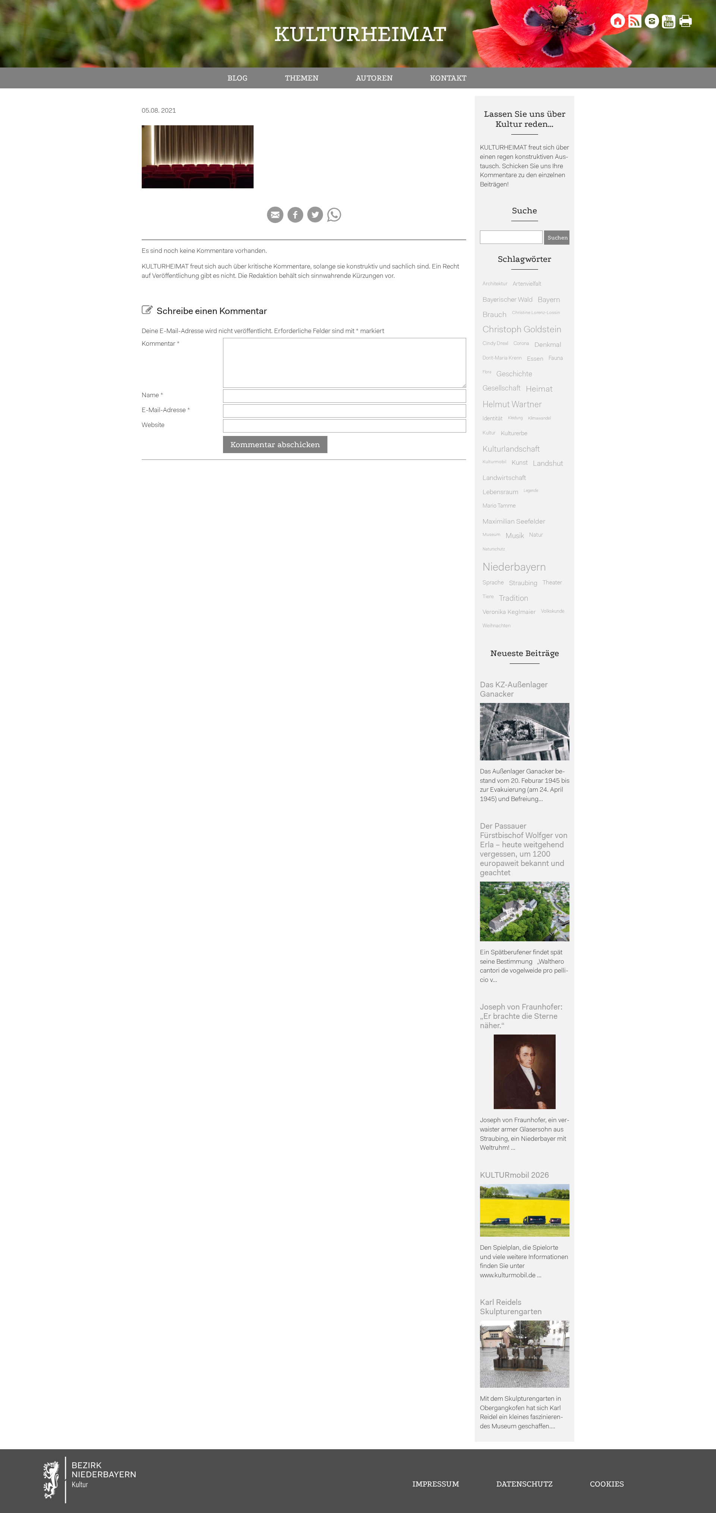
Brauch (495, 315)
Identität (493, 419)
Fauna (556, 358)
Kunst (520, 463)
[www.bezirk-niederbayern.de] (89, 1481)
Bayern (549, 300)
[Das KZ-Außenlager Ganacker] (524, 759)
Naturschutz (494, 549)
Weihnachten (497, 626)
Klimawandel (539, 418)
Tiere (488, 596)
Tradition (513, 599)
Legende (531, 491)
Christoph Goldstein (522, 330)
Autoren (374, 78)
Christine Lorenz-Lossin (536, 313)
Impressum (435, 1484)
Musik (515, 536)
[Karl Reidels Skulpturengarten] (524, 1386)
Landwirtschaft (504, 478)
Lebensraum (500, 492)
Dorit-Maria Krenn (502, 358)
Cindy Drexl (495, 343)
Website (153, 425)
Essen (535, 359)
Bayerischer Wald (508, 300)
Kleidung (515, 418)
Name (152, 395)
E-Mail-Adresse (166, 410)
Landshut (548, 464)
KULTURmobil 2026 (514, 1176)
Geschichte (514, 374)
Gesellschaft (502, 388)
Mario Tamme (499, 506)
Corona (521, 343)
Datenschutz (524, 1484)
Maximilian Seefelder (514, 521)
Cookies (607, 1484)
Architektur (495, 284)
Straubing (523, 583)
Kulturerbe (514, 434)
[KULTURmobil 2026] (524, 1235)
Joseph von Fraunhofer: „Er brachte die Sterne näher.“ (521, 1017)
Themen (301, 78)
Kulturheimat (360, 34)
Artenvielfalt (527, 284)
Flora (487, 372)
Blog (237, 78)
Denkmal (547, 345)
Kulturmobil (494, 462)
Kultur (489, 433)
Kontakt (448, 78)
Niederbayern (514, 567)
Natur (536, 535)
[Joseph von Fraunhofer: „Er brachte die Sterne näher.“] (525, 1107)
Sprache (493, 583)
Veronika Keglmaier (509, 612)
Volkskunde (553, 611)
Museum (491, 535)
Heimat (539, 389)
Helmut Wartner (512, 405)
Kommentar (161, 344)
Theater (552, 583)
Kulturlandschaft (511, 449)
